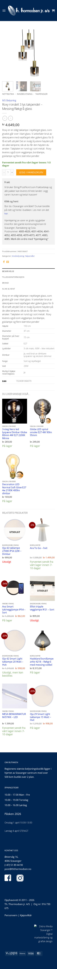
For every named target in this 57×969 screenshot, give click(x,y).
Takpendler (41, 94)
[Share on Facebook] (4, 262)
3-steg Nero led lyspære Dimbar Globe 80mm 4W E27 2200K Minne (14, 434)
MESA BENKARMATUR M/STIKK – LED (14, 716)
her (6, 213)
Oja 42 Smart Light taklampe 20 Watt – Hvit (12, 661)
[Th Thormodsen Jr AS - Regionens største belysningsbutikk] (29, 10)
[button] (4, 10)
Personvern (11, 915)
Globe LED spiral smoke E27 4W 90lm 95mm (41, 432)
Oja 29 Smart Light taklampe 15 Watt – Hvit (40, 717)
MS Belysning (9, 100)
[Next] (50, 53)
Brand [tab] (5, 283)
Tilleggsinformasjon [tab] (13, 277)
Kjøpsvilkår (26, 915)
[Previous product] (10, 118)
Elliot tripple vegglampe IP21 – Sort (42, 608)
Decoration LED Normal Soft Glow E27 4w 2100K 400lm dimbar (14, 489)
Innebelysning (24, 94)
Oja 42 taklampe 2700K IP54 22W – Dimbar (11, 550)
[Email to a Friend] (7, 262)
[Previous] (7, 53)
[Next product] (4, 118)
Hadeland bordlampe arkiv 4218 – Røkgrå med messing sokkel (41, 661)
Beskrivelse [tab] (8, 271)
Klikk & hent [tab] (8, 288)
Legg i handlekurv (31, 172)
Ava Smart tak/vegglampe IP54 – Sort (13, 609)
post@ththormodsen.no (18, 869)
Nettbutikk (8, 94)
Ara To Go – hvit (38, 548)
